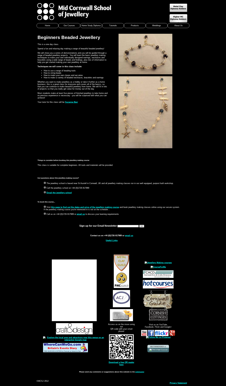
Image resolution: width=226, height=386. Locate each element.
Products (135, 25)
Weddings (156, 25)
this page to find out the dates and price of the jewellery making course (85, 207)
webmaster (139, 372)
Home (47, 25)
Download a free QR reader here (121, 363)
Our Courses (69, 25)
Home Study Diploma (91, 25)
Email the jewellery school (59, 193)
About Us (178, 25)
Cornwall (164, 349)
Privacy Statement (178, 383)
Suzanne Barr (71, 102)
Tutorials (113, 25)
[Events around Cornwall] (65, 351)
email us (81, 214)
